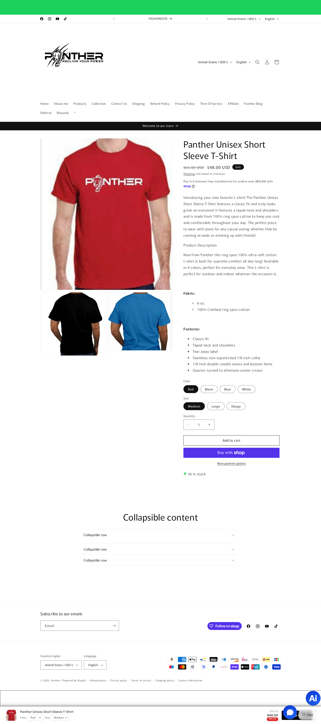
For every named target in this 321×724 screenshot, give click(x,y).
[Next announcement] (207, 19)
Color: (23, 717)
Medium (194, 406)
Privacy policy (118, 680)
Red (191, 389)
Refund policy (98, 680)
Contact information (190, 680)
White (246, 389)
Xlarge (236, 406)
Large (216, 406)
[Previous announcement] (114, 19)
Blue (227, 389)
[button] (257, 62)
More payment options (231, 463)
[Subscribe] (114, 626)
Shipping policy (164, 680)
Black (209, 389)
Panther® (56, 680)
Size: (47, 717)
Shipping (189, 173)
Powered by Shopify (74, 680)
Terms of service (141, 680)
